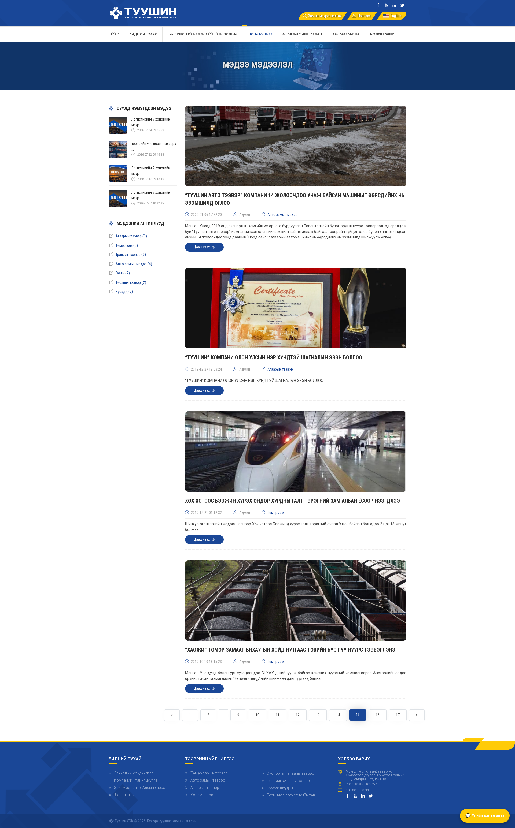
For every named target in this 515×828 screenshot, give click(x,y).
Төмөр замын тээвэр (209, 773)
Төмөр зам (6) (127, 245)
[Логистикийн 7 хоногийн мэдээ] (118, 125)
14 (338, 715)
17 (398, 715)
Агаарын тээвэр (204, 787)
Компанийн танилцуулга (135, 780)
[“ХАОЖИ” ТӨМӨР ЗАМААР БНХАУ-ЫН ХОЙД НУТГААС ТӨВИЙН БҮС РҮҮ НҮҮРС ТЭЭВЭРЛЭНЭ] (295, 603)
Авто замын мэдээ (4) (134, 264)
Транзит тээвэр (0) (131, 254)
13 (318, 715)
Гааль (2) (123, 273)
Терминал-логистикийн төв (291, 795)
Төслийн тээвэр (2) (131, 282)
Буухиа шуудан (280, 788)
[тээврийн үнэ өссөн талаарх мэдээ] (118, 149)
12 (298, 715)
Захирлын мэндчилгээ (134, 773)
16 (378, 715)
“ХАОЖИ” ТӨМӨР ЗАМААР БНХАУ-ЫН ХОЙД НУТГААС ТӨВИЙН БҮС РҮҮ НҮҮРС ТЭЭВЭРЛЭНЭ (290, 650)
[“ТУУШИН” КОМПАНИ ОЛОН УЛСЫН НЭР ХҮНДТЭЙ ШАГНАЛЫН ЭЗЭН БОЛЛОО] (295, 310)
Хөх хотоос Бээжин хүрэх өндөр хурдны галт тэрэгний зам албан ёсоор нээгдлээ (292, 501)
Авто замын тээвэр (207, 780)
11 (277, 715)
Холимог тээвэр (205, 795)
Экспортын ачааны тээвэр (290, 773)
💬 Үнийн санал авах (484, 815)
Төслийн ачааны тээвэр (288, 780)
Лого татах (124, 795)
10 (257, 715)
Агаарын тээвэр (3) (131, 236)
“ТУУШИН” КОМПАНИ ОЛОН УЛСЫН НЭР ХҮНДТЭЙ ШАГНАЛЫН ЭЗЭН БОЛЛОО (273, 357)
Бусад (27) (124, 291)
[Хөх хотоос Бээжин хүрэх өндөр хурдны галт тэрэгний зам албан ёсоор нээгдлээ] (295, 454)
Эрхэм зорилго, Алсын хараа (139, 787)
